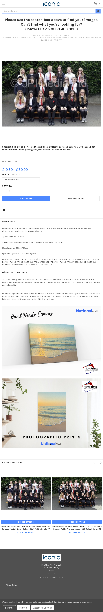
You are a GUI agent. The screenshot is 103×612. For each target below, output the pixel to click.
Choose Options (26, 522)
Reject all (23, 607)
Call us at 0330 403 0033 (51, 578)
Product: (11, 174)
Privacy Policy (11, 585)
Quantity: (7, 186)
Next (100, 462)
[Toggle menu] (3, 3)
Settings (9, 607)
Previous (95, 462)
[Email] (4, 210)
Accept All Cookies (42, 607)
